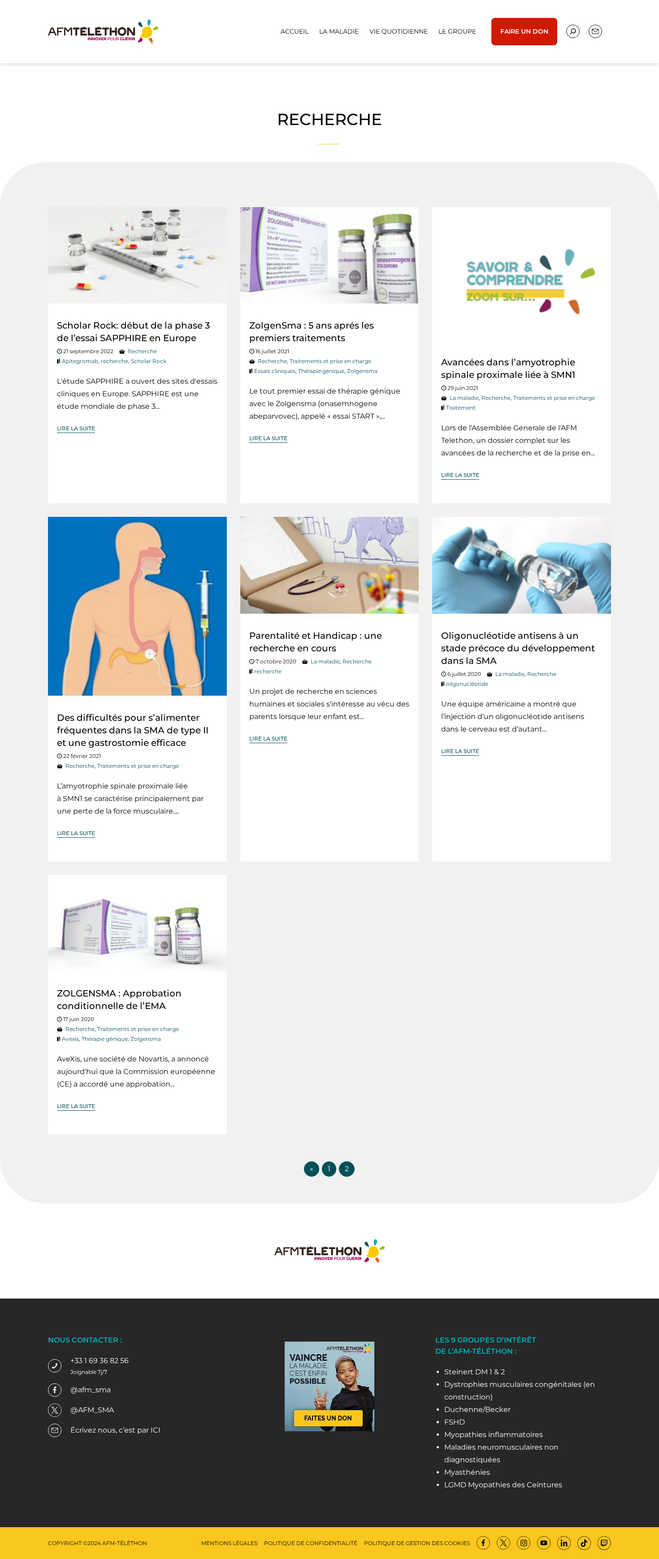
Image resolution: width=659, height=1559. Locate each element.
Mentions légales (229, 1543)
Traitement (461, 407)
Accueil (294, 31)
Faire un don (524, 31)
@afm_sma (90, 1390)
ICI (155, 1430)
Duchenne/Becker (477, 1409)
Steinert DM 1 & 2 (474, 1372)
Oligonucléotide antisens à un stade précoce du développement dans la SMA (518, 648)
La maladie (339, 31)
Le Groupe (457, 31)
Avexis (70, 1038)
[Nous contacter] (573, 31)
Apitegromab (80, 361)
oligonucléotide (467, 683)
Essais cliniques (274, 371)
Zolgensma (362, 371)
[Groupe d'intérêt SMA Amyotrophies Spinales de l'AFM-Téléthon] (103, 30)
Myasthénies (467, 1472)
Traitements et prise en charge (330, 361)
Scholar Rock (148, 361)
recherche (114, 361)
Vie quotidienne (398, 31)
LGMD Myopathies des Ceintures (503, 1485)
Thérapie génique (321, 371)
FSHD (454, 1422)
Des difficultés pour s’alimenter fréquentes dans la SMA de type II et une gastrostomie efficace (132, 730)
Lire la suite (76, 428)
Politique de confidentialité (310, 1543)
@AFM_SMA (92, 1410)
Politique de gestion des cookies (417, 1543)
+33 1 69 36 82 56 (99, 1360)
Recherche (142, 351)
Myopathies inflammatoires (493, 1434)
